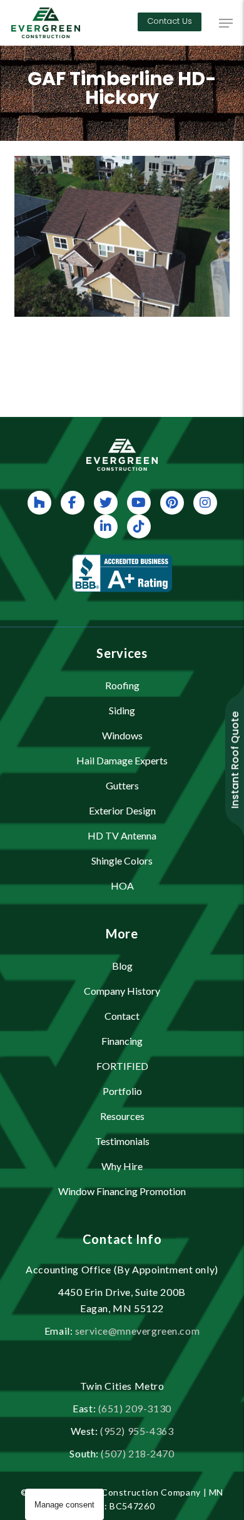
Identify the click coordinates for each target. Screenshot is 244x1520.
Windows (122, 735)
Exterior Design (122, 810)
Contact (122, 1016)
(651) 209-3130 (134, 1408)
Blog (122, 966)
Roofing (122, 685)
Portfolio (122, 1091)
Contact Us (169, 21)
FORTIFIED (122, 1066)
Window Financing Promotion (122, 1191)
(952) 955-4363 (136, 1431)
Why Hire (122, 1166)
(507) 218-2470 (137, 1453)
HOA (122, 885)
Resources (122, 1116)
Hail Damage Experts (122, 760)
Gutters (122, 785)
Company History (122, 991)
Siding (122, 710)
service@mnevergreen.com (137, 1331)
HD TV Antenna (122, 835)
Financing (122, 1041)
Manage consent (64, 1504)
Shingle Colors (122, 860)
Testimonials (122, 1141)
